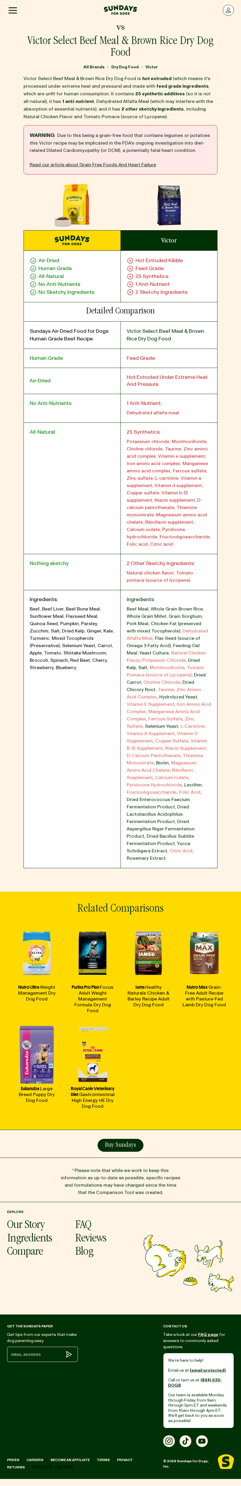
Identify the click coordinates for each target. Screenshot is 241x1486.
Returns (16, 1467)
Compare (25, 1252)
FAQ (83, 1225)
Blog (84, 1252)
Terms (103, 1460)
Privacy (125, 1460)
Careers (34, 1460)
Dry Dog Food (125, 67)
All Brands (94, 67)
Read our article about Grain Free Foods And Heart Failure (93, 165)
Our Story (25, 1225)
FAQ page (208, 1334)
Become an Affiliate (70, 1460)
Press (13, 1460)
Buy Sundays (120, 1145)
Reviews (90, 1239)
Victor (151, 67)
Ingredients (29, 1239)
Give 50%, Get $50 (52, 1467)
